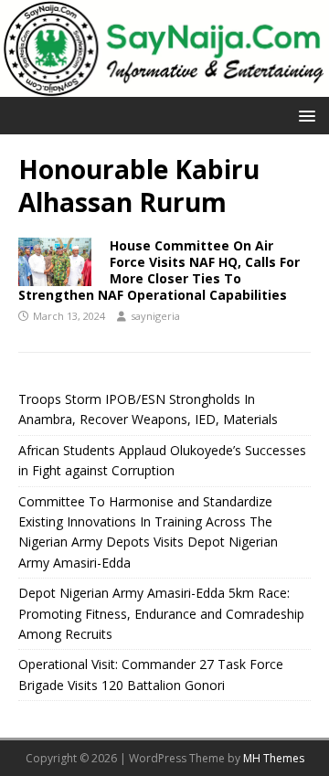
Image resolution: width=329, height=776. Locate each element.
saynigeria (155, 316)
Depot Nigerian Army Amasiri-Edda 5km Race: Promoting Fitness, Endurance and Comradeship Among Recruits (161, 613)
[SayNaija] (164, 86)
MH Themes (273, 758)
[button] (303, 114)
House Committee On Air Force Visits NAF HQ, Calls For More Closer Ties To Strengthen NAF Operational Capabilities (159, 270)
